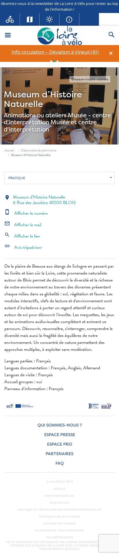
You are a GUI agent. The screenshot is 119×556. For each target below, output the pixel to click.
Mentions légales (59, 496)
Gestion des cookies (59, 523)
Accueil (9, 150)
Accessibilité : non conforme (59, 530)
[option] (55, 52)
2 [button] (54, 61)
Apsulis (59, 489)
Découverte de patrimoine (38, 150)
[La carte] (30, 19)
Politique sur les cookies (59, 516)
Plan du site (59, 503)
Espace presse (59, 434)
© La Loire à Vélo (59, 481)
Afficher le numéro (26, 213)
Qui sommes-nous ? (60, 425)
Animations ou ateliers (35, 115)
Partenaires (59, 453)
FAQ (59, 463)
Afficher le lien (22, 236)
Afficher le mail (22, 224)
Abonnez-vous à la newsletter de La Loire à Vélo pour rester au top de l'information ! (59, 6)
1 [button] (51, 61)
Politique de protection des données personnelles (59, 509)
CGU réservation (59, 537)
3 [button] (57, 61)
